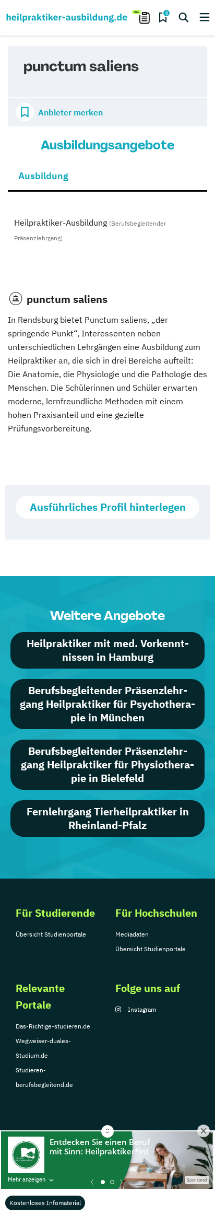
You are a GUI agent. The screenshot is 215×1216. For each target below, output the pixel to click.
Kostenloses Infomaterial (45, 1203)
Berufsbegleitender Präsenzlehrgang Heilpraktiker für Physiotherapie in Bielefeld (107, 764)
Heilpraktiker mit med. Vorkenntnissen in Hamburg (108, 650)
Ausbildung (43, 176)
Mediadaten (132, 934)
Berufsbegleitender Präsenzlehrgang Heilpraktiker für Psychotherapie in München (107, 703)
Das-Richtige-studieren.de (53, 1026)
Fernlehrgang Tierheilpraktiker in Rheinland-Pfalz (108, 818)
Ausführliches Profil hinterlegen (108, 507)
